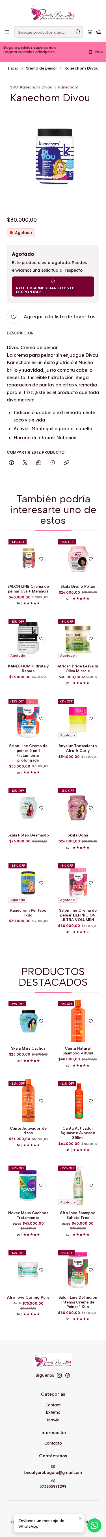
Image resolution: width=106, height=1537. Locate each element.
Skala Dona (78, 835)
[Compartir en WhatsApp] (39, 463)
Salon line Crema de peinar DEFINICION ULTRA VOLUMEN (78, 915)
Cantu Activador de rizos (28, 1130)
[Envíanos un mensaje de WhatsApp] (94, 1525)
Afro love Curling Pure (28, 1297)
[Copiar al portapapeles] (66, 463)
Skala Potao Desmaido (28, 835)
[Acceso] (90, 31)
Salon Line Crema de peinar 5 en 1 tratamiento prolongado (28, 752)
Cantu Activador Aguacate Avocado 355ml (77, 1133)
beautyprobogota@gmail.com (53, 1472)
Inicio (13, 68)
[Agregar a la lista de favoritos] (41, 558)
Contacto (53, 1443)
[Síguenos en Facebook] (67, 1375)
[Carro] (99, 31)
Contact (53, 1405)
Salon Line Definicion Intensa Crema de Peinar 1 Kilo (78, 1302)
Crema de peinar (41, 68)
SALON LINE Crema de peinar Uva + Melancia (28, 588)
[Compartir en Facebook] (11, 463)
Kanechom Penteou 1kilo (28, 912)
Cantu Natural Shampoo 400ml (77, 1050)
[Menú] (7, 31)
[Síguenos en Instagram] (59, 1375)
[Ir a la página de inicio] (53, 12)
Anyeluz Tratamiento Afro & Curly (78, 748)
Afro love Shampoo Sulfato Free (78, 1215)
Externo (53, 1412)
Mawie (53, 1420)
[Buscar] (78, 32)
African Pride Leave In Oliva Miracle (77, 668)
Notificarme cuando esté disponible (45, 289)
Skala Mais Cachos (28, 1048)
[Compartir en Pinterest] (52, 463)
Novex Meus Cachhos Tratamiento (28, 1215)
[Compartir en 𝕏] (25, 463)
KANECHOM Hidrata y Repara (28, 668)
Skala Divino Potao (77, 586)
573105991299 (53, 1486)
